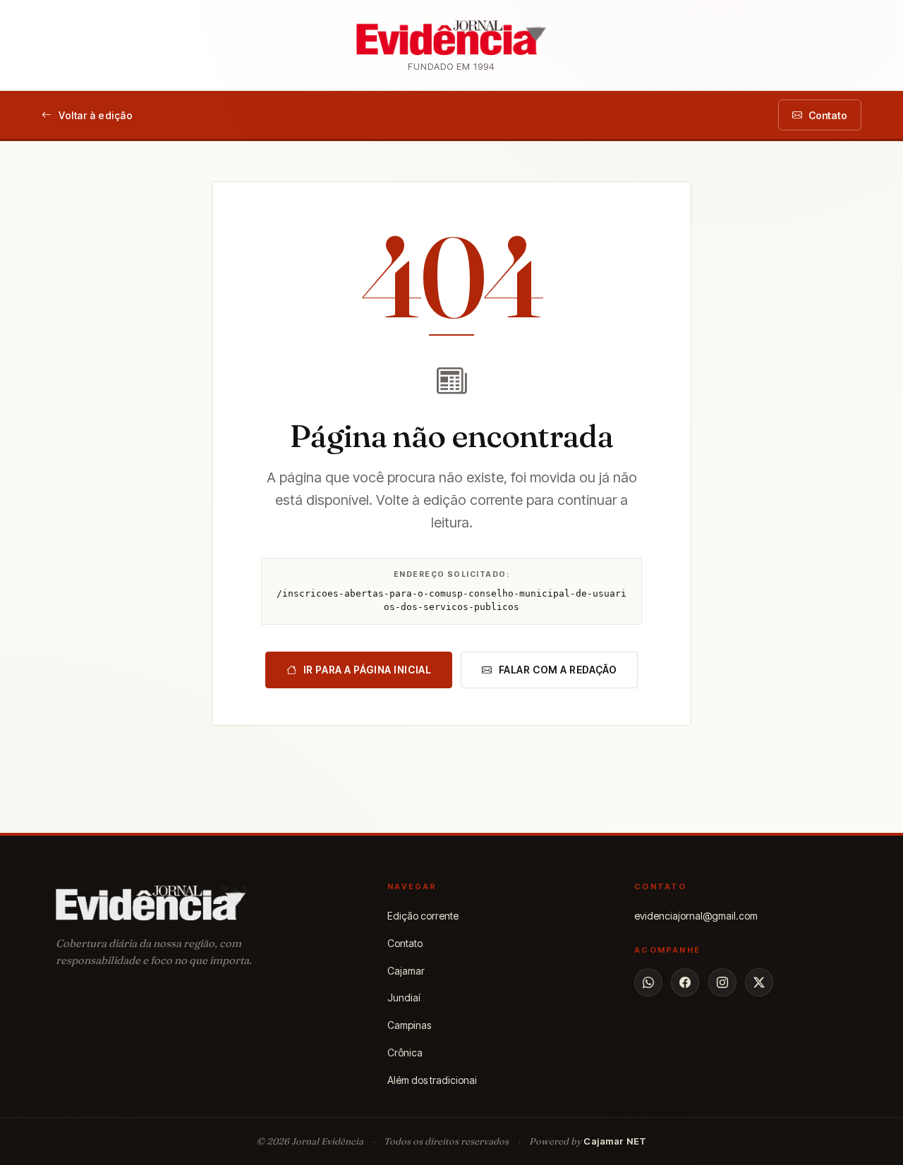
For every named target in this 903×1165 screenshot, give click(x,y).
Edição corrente (423, 916)
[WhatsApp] (648, 982)
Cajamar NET (615, 1141)
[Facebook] (685, 982)
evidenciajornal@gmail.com (696, 916)
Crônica (405, 1053)
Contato (405, 943)
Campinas (409, 1025)
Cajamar (406, 971)
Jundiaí (403, 998)
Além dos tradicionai (432, 1080)
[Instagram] (722, 982)
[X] (759, 982)
